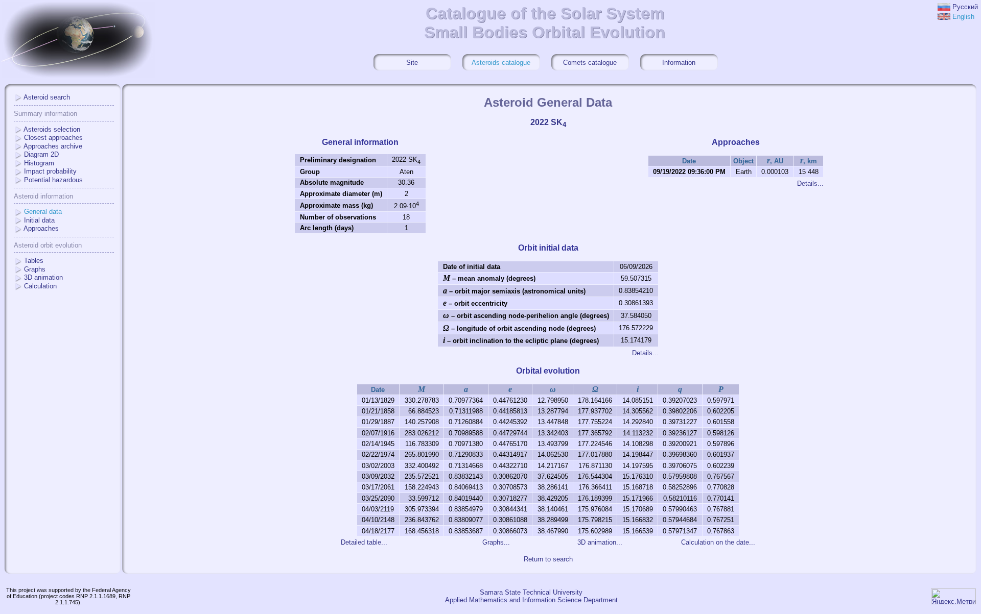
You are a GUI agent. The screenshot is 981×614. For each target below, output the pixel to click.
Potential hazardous (53, 180)
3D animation (43, 277)
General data (43, 211)
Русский (965, 7)
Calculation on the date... (718, 542)
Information (678, 62)
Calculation (40, 286)
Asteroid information (43, 196)
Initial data (39, 220)
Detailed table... (364, 542)
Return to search (548, 559)
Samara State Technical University (531, 592)
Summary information (45, 113)
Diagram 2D (41, 154)
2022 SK (548, 122)
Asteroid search (47, 97)
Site (412, 62)
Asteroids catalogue (501, 62)
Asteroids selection (52, 129)
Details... (810, 183)
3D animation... (599, 542)
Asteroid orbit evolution (48, 245)
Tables (33, 260)
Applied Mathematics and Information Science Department (531, 600)
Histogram (39, 163)
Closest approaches (53, 137)
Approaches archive (53, 146)
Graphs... (496, 542)
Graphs (34, 269)
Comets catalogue (590, 62)
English (963, 16)
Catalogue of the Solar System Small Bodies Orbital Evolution (544, 22)
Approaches (41, 228)
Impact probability (50, 171)
